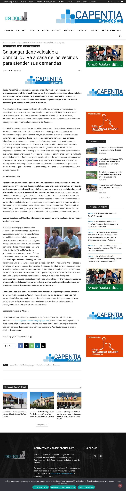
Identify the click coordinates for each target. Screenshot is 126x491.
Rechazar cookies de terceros (63, 487)
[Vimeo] (118, 1)
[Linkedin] (37, 345)
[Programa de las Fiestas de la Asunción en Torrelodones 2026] (91, 188)
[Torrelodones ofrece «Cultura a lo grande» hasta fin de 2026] (91, 150)
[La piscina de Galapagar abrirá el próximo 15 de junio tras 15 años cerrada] (15, 400)
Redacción (8, 70)
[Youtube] (121, 1)
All (80, 387)
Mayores (13, 46)
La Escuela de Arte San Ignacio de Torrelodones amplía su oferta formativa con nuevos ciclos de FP (42, 414)
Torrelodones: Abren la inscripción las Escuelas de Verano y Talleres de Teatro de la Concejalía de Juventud (104, 258)
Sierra (25, 46)
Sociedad (31, 46)
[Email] (43, 345)
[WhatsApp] (31, 345)
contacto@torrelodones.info (62, 473)
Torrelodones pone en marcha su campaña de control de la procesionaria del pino (110, 174)
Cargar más (41, 425)
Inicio (4, 43)
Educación (34, 408)
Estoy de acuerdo (41, 487)
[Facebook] (108, 1)
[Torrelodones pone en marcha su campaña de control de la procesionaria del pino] (91, 175)
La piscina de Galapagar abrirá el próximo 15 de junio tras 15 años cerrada (14, 414)
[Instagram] (111, 1)
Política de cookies (86, 487)
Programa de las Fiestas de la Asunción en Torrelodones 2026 (110, 187)
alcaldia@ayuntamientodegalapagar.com (32, 320)
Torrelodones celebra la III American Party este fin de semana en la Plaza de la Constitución (103, 224)
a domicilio (13, 365)
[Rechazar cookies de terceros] (123, 484)
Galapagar (56, 365)
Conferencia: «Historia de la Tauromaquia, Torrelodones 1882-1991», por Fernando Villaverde (105, 248)
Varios (37, 46)
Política (20, 46)
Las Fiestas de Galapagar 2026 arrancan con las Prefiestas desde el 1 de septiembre (111, 161)
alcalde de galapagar (27, 365)
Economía (11, 43)
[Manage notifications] (120, 486)
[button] (120, 36)
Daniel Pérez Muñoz (43, 365)
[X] (115, 1)
